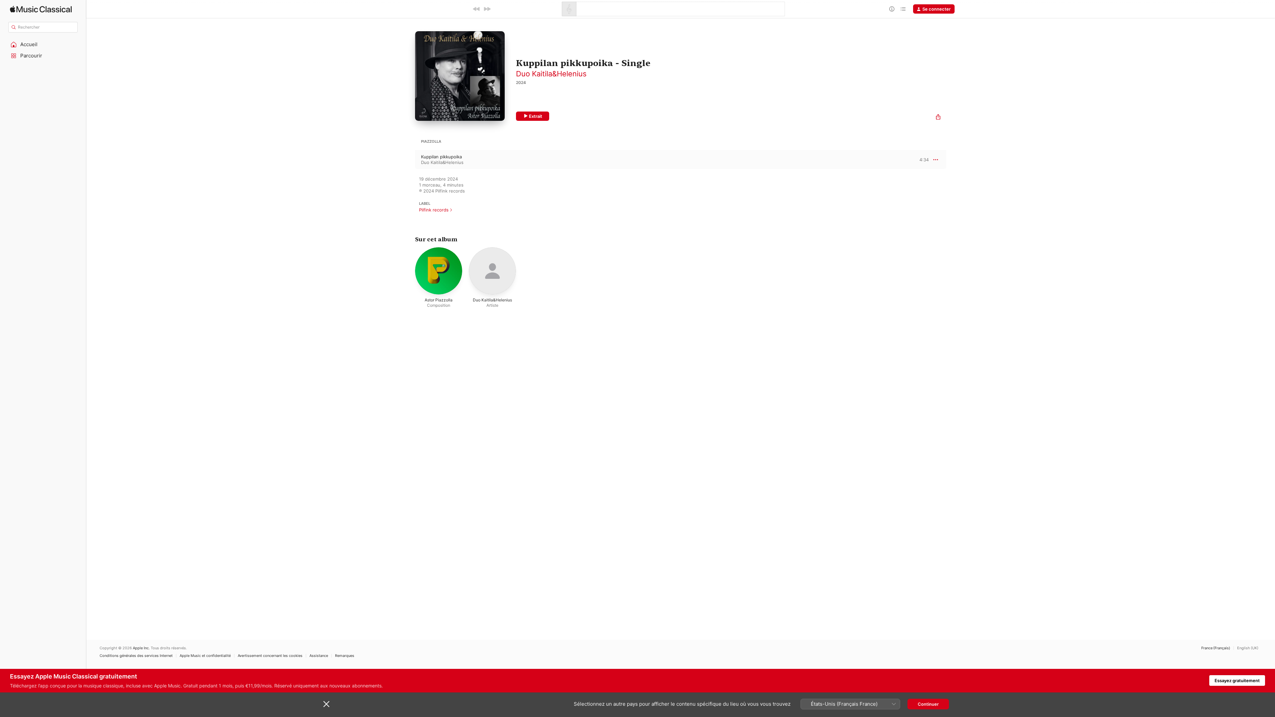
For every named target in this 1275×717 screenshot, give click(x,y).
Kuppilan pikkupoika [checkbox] (441, 156)
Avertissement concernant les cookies (270, 656)
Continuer (928, 704)
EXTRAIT (921, 159)
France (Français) (1215, 648)
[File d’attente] (903, 9)
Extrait (535, 116)
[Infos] (892, 9)
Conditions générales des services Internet (136, 656)
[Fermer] (326, 704)
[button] (43, 44)
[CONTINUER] (487, 9)
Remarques (344, 656)
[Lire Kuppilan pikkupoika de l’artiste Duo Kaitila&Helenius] (408, 159)
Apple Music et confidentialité (205, 656)
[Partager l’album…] (938, 118)
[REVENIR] (476, 9)
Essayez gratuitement (1237, 680)
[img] (41, 9)
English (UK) (1247, 648)
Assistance (318, 656)
